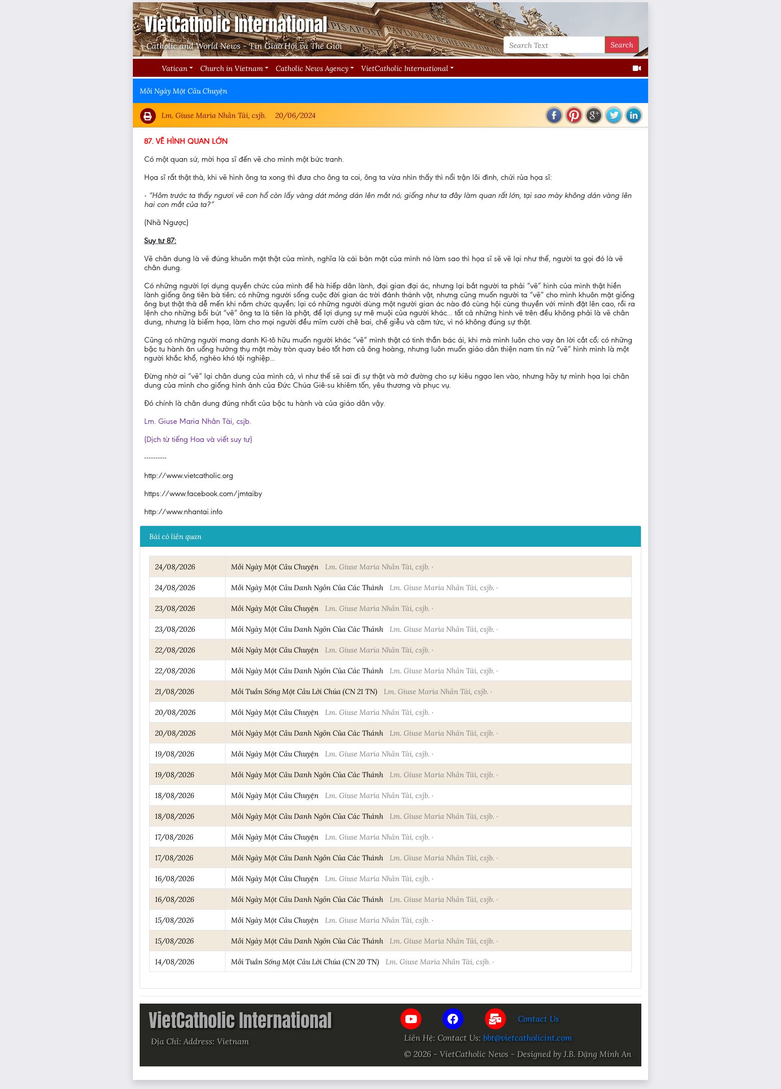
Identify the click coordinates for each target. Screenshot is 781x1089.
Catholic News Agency (312, 68)
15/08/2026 (174, 920)
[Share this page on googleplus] (594, 115)
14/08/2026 (174, 961)
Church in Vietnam (231, 68)
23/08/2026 (175, 608)
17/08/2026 (174, 836)
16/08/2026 (174, 878)
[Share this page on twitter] (614, 115)
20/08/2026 (175, 712)
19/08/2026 (174, 753)
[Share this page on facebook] (554, 115)
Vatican (175, 68)
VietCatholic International (404, 68)
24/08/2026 (175, 566)
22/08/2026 (175, 649)
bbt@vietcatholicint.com (527, 1037)
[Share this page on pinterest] (574, 115)
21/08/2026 (174, 691)
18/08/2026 (174, 795)
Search (622, 44)
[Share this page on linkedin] (634, 115)
